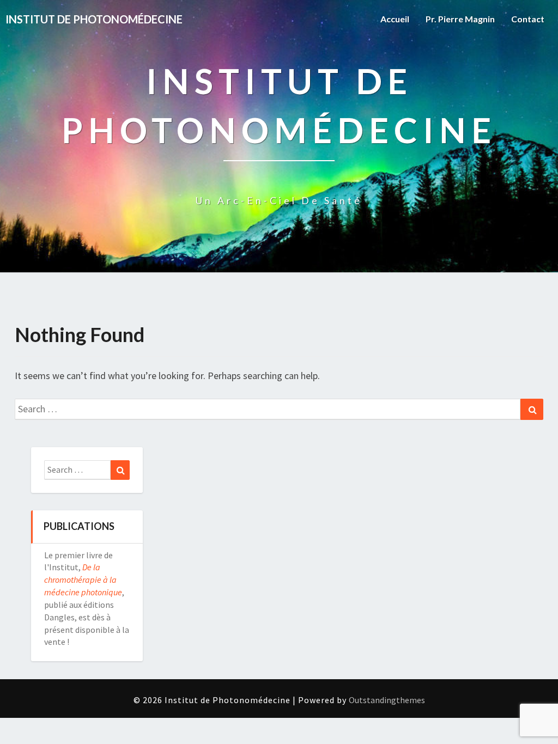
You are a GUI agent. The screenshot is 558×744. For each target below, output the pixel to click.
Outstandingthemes (387, 699)
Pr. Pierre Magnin (460, 19)
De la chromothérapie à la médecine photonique (83, 579)
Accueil (394, 19)
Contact (527, 19)
